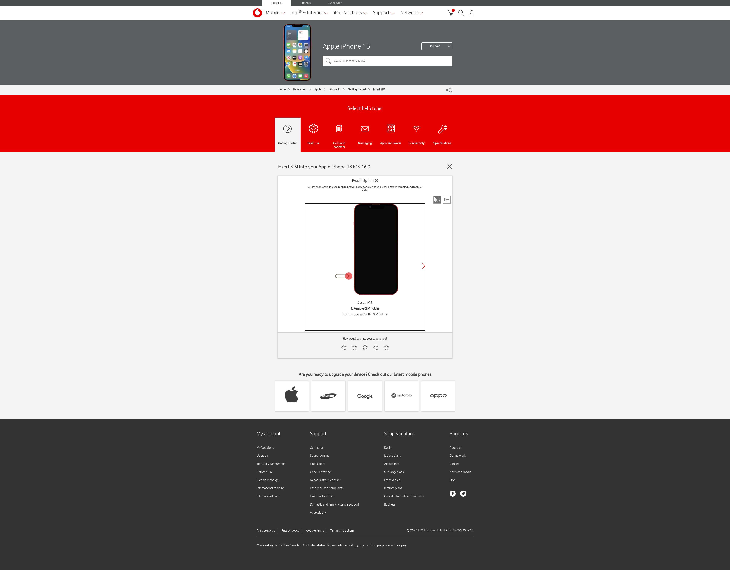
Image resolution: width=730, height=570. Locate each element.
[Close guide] (449, 166)
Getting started (357, 89)
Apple (317, 89)
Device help (300, 89)
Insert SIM (379, 89)
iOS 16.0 (435, 46)
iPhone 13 (335, 89)
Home (282, 89)
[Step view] (437, 200)
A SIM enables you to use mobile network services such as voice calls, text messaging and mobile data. (365, 188)
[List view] (447, 200)
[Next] (423, 266)
